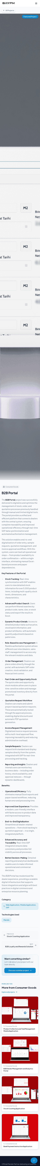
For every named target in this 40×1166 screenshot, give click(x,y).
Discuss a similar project (19, 970)
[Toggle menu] (36, 3)
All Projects (10, 10)
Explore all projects (8, 992)
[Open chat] (34, 1160)
